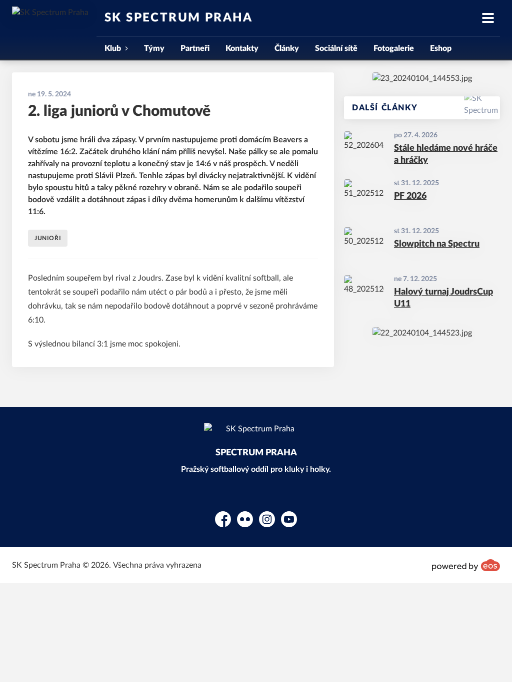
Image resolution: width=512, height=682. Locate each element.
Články (286, 48)
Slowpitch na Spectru (437, 244)
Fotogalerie (394, 48)
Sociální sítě (336, 48)
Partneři (195, 48)
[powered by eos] (466, 565)
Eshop (441, 48)
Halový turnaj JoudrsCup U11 (443, 298)
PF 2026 (410, 196)
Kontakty (242, 48)
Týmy (154, 48)
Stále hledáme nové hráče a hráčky (446, 154)
